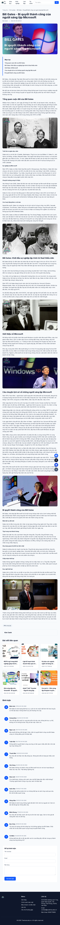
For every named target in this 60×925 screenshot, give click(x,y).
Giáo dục (10, 2)
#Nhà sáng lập (7, 625)
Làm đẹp (24, 2)
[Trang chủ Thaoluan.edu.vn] (2, 2)
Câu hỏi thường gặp (27, 910)
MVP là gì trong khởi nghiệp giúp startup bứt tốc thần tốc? (11, 664)
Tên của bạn (7, 851)
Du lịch (5, 2)
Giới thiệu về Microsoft (11, 68)
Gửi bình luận (10, 878)
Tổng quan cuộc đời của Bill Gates (15, 63)
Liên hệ (23, 907)
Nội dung (6, 864)
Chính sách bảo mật (27, 902)
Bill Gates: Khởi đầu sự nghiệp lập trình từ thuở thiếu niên (21, 65)
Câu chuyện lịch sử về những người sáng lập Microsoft (20, 70)
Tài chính (30, 2)
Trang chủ (5, 10)
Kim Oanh (8, 632)
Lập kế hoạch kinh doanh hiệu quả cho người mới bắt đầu (29, 664)
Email (5, 858)
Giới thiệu (24, 900)
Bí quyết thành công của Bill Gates (15, 73)
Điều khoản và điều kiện (28, 905)
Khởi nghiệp (17, 2)
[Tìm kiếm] (57, 2)
